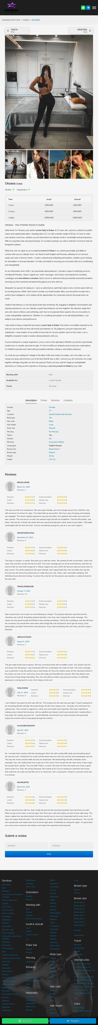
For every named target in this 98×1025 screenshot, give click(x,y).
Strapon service (8, 1004)
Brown (52, 994)
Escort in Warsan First (83, 993)
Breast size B (79, 906)
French (53, 890)
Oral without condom (10, 978)
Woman (29, 912)
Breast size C (54, 449)
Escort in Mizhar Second (84, 983)
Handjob (5, 965)
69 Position (17, 275)
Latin (28, 984)
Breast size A (79, 902)
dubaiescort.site (11, 20)
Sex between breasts (10, 994)
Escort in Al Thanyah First (84, 987)
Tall (50, 418)
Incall (28, 928)
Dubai (26, 20)
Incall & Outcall (32, 935)
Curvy (52, 965)
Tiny (51, 981)
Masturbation (7, 971)
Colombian (54, 887)
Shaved (52, 428)
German (53, 893)
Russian (53, 932)
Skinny (52, 971)
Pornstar (77, 930)
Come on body (8, 913)
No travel (77, 945)
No (50, 438)
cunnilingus (9, 278)
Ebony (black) (31, 978)
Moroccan (54, 916)
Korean (53, 906)
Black (51, 421)
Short (52, 1010)
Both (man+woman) (34, 919)
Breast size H (79, 925)
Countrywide (79, 948)
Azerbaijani (30, 1003)
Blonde (53, 990)
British (52, 880)
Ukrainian (54, 942)
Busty (52, 961)
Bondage (5, 891)
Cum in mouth (7, 910)
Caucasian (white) (56, 442)
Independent (79, 935)
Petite (52, 968)
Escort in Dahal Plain (82, 964)
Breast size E (79, 915)
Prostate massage (9, 981)
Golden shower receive (11, 958)
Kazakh (53, 903)
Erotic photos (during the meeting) (12, 937)
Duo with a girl (7, 930)
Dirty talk (5, 923)
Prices (44, 400)
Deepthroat (6, 920)
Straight (29, 896)
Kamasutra (6, 968)
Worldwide (78, 954)
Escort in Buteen (80, 990)
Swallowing (30, 880)
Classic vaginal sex (9, 900)
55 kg (51, 456)
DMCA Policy (79, 1008)
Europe (77, 951)
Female (52, 407)
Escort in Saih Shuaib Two (84, 970)
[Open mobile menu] (94, 8)
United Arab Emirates (63, 414)
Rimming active (8, 984)
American (30, 997)
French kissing (8, 948)
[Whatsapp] (83, 7)
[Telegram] (88, 7)
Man (27, 909)
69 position (6, 885)
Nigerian (53, 919)
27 (50, 411)
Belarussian (30, 1006)
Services (55, 400)
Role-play (6, 991)
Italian (52, 900)
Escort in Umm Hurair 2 (83, 980)
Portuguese (54, 926)
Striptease (6, 1007)
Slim (51, 974)
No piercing (53, 432)
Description (31, 400)
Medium (53, 1013)
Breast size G (79, 922)
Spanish (53, 936)
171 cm (52, 459)
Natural (52, 452)
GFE (4, 952)
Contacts (68, 400)
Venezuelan (54, 945)
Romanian (54, 929)
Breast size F (79, 919)
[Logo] (11, 7)
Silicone (77, 893)
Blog (76, 998)
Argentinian (30, 1000)
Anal (3, 888)
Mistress (5, 974)
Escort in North (80, 974)
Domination (6, 926)
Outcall (29, 931)
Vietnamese (55, 949)
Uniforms (29, 883)
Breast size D (79, 912)
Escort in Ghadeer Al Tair (84, 977)
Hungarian (54, 897)
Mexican (53, 910)
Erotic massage (8, 933)
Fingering (6, 942)
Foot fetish (6, 945)
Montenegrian (55, 913)
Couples (5, 903)
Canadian (54, 883)
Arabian (29, 971)
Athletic (53, 958)
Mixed (28, 987)
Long (51, 425)
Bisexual (29, 899)
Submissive (6, 1010)
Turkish (53, 939)
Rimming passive (9, 987)
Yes (27, 939)
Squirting (5, 1001)
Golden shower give (10, 955)
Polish (52, 923)
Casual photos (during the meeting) (12, 895)
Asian (28, 974)
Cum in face (7, 907)
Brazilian (29, 1010)
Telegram (75, 1021)
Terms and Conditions (83, 1011)
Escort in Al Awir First (82, 967)
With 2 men (30, 887)
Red (51, 1000)
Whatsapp (27, 1021)
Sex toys (5, 997)
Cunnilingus (6, 916)
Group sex (6, 961)
